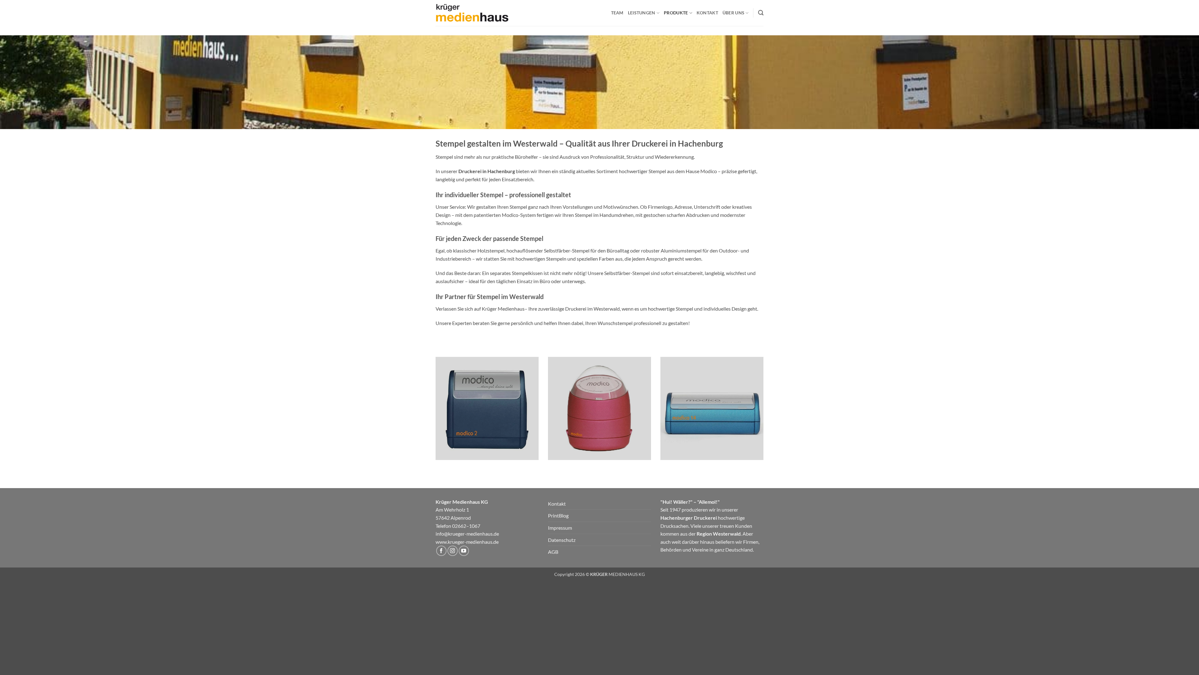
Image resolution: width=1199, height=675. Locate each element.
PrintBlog (558, 515)
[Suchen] (760, 13)
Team (617, 12)
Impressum (560, 528)
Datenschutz (561, 540)
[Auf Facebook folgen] (441, 551)
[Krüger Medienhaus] (472, 13)
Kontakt (707, 12)
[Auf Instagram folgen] (452, 551)
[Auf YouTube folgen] (464, 551)
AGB (553, 552)
